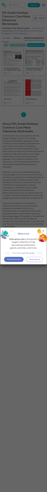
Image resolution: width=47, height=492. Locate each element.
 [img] (43, 231)
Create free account (14, 259)
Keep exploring (35, 259)
